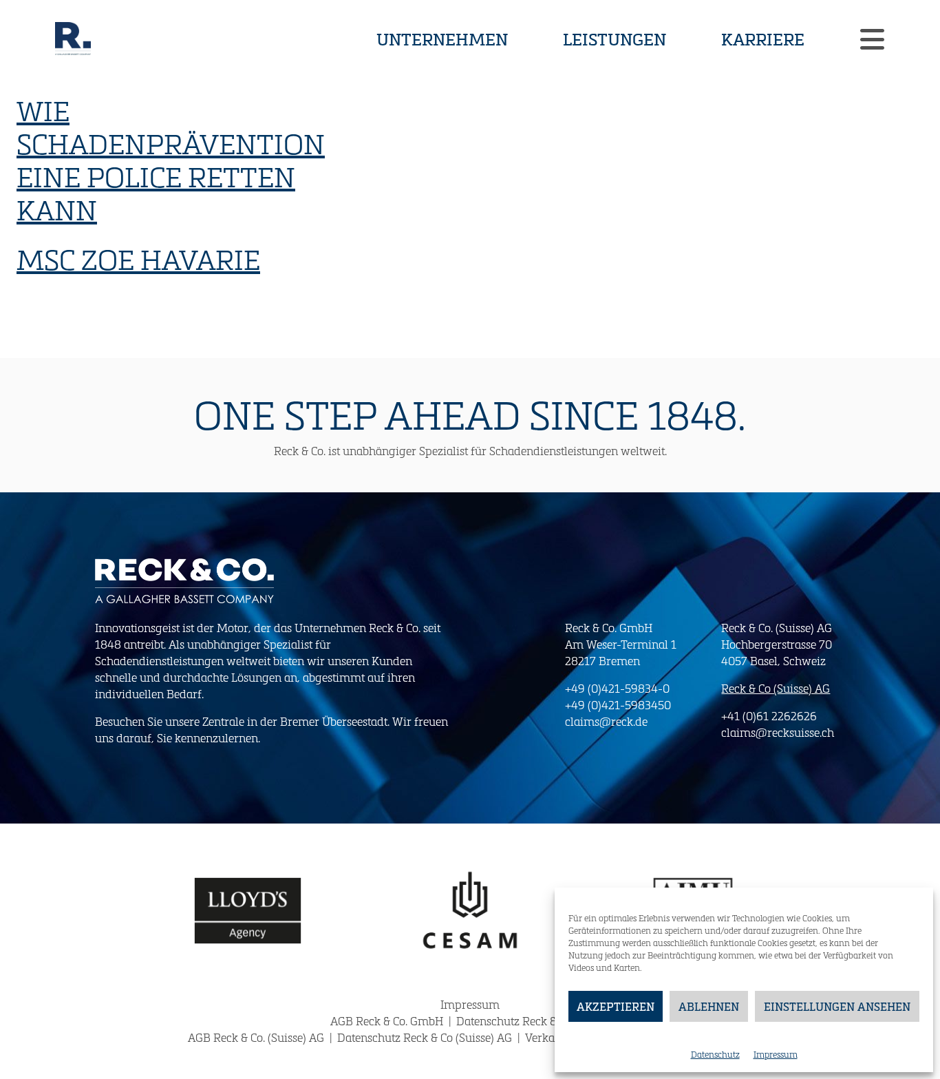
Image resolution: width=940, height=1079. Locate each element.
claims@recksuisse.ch (777, 732)
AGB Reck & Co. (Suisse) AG (257, 1037)
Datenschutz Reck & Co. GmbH (533, 1021)
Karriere (762, 39)
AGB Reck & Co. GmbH (388, 1021)
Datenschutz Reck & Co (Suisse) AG (426, 1037)
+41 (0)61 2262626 (769, 716)
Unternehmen (442, 39)
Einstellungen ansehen (837, 1006)
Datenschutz (715, 1054)
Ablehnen (709, 1006)
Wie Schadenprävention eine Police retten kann (171, 160)
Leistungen (614, 39)
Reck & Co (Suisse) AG (775, 688)
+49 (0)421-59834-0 (617, 688)
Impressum (776, 1054)
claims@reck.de (606, 721)
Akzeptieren (615, 1006)
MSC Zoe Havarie (138, 258)
